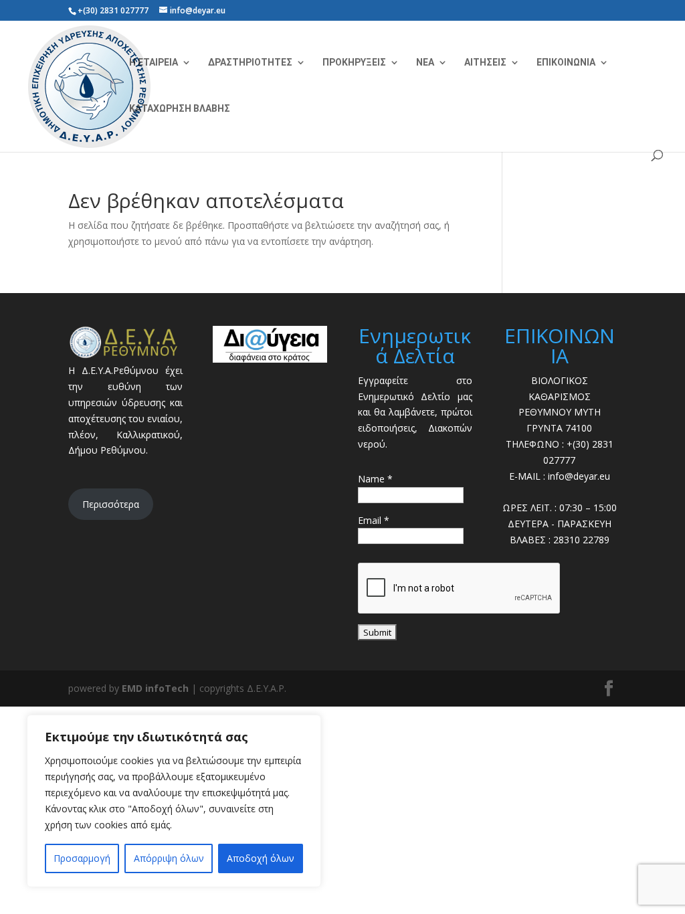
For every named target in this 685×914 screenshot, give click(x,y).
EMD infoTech (155, 688)
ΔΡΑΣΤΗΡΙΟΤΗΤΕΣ (250, 63)
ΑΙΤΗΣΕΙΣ (485, 63)
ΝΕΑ (425, 63)
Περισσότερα (110, 504)
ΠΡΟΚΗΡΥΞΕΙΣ (354, 63)
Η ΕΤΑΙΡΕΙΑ (153, 63)
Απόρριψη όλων (169, 858)
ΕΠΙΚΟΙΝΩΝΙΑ (565, 63)
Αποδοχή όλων (260, 858)
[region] (174, 801)
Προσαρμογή (82, 858)
